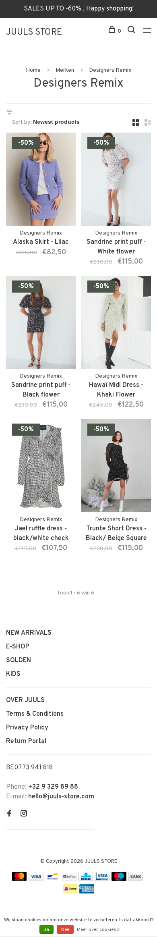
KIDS (13, 674)
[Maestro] (119, 879)
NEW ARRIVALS (29, 633)
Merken (65, 70)
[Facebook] (9, 814)
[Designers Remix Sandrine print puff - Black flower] (41, 324)
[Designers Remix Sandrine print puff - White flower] (116, 181)
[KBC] (85, 879)
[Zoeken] (132, 31)
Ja (46, 930)
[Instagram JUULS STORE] (24, 814)
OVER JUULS (25, 700)
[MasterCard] (19, 879)
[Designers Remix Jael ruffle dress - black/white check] (41, 467)
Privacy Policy (27, 728)
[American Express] (86, 892)
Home (33, 70)
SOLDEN (18, 661)
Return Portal (26, 742)
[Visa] (36, 879)
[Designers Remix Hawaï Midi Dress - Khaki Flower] (116, 324)
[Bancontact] (52, 879)
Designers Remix (110, 70)
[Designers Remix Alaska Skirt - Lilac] (41, 181)
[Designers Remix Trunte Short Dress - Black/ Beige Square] (116, 467)
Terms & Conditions (35, 714)
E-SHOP (17, 647)
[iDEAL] (70, 892)
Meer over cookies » (98, 930)
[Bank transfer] (135, 879)
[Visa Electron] (102, 879)
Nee (65, 930)
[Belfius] (69, 879)
